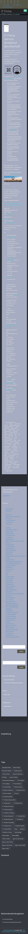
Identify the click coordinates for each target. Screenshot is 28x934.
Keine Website (9, 567)
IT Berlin (14, 444)
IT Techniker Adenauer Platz (9, 800)
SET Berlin (8, 622)
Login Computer (9, 569)
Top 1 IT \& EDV (9, 599)
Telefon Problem (8, 464)
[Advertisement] (12, 747)
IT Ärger (9, 444)
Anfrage (11, 423)
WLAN (9, 467)
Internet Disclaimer (10, 597)
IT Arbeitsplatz (9, 591)
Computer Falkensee (13, 432)
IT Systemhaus (3, 13)
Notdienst (9, 277)
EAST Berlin (8, 514)
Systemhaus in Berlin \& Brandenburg (15, 593)
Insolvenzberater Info (11, 618)
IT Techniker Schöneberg (8, 822)
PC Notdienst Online (10, 535)
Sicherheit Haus (9, 578)
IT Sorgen (12, 452)
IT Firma (6, 203)
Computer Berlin (6, 774)
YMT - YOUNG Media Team (12, 607)
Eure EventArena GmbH (11, 590)
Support (16, 295)
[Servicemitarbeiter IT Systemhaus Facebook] (6, 1)
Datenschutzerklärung (8, 930)
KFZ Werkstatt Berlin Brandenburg (14, 561)
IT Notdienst (9, 524)
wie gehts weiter (10, 635)
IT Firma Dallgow (14, 447)
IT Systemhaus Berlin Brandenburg (8, 14)
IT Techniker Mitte (20, 816)
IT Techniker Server (6, 825)
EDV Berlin (11, 435)
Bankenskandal (12, 429)
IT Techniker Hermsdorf (8, 806)
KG (16, 456)
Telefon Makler (13, 462)
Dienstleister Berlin (8, 434)
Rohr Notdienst (9, 610)
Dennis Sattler (9, 633)
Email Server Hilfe (10, 559)
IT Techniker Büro (6, 803)
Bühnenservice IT (10, 539)
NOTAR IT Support (10, 627)
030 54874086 (6, 5)
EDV (15, 434)
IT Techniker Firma (17, 803)
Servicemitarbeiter (8, 461)
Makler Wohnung (10, 588)
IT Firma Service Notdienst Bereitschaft (12, 41)
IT (4, 444)
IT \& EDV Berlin (9, 522)
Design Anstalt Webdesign (12, 605)
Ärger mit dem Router (9, 426)
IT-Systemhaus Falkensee (11, 456)
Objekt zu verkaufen (10, 586)
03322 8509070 (16, 5)
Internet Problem (8, 443)
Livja (7, 573)
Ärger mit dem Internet (14, 425)
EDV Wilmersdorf (10, 436)
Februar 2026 (7, 694)
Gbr (14, 438)
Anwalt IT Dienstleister (11, 625)
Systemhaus (9, 511)
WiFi (5, 467)
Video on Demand (10, 631)
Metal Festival (9, 554)
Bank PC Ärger (16, 767)
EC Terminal (10, 258)
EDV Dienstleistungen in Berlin (13, 516)
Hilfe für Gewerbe (14, 441)
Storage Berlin (9, 537)
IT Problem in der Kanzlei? (12, 612)
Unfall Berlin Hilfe (10, 548)
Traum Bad (8, 571)
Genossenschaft (8, 440)
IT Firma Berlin (20, 780)
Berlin (18, 429)
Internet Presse (9, 582)
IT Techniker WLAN (6, 829)
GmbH (15, 440)
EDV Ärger (4, 777)
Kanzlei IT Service (10, 623)
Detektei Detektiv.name (11, 603)
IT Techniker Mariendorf (8, 816)
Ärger (9, 379)
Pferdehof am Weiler (10, 565)
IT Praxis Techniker (6, 793)
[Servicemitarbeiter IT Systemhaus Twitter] (3, 1)
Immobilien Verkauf (10, 620)
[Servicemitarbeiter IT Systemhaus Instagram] (13, 1)
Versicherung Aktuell (11, 614)
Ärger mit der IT (14, 428)
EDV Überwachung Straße (12, 629)
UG (13, 466)
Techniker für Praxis (7, 832)
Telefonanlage (13, 130)
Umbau (17, 466)
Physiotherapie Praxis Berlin (12, 637)
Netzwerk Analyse (10, 576)
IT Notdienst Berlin (17, 787)
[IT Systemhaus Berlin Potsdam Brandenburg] (13, 69)
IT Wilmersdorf (12, 455)
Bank (5, 429)
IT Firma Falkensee (17, 783)
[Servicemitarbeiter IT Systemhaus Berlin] (9, 1)
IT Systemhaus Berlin (10, 422)
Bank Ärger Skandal (6, 770)
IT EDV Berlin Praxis (10, 546)
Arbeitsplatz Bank (6, 767)
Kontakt (6, 458)
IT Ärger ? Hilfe (9, 552)
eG (12, 437)
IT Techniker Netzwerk (7, 819)
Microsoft (12, 458)
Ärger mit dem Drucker (18, 838)
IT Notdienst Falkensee (7, 790)
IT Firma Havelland (6, 787)
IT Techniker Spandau (19, 825)
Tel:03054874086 (17, 14)
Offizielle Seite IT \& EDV (11, 529)
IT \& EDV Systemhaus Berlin (12, 563)
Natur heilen (8, 595)
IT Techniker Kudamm (7, 809)
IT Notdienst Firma (15, 450)
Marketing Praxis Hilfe (11, 550)
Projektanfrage (14, 174)
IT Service (16, 793)
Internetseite (16, 443)
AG (6, 423)
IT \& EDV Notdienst (10, 520)
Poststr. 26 (7, 219)
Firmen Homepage (8, 438)
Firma (16, 437)
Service (12, 459)
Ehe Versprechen (10, 544)
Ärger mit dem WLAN (20, 845)
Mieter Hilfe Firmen (10, 601)
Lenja (7, 575)
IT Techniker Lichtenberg (8, 812)
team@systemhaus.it (8, 7)
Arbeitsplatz (10, 260)
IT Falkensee (14, 446)
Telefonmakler (7, 466)
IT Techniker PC (19, 819)
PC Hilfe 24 (8, 527)
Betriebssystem (11, 237)
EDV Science (9, 518)
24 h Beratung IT (10, 533)
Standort (16, 461)
